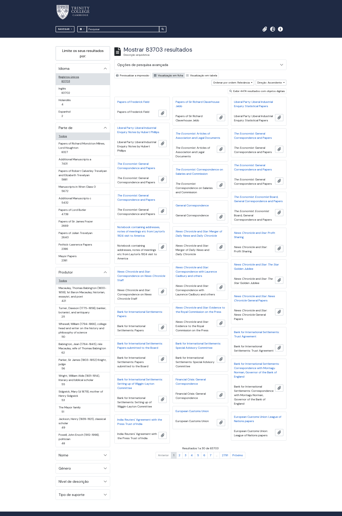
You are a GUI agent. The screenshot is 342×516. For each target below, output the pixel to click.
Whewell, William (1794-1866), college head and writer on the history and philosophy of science (82, 330)
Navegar (64, 29)
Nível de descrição (74, 481)
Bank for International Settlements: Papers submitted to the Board (140, 346)
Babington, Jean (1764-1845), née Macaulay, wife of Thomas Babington (82, 348)
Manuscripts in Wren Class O (77, 189)
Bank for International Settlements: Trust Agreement (256, 334)
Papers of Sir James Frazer (75, 223)
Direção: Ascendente (270, 82)
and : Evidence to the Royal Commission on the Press (200, 310)
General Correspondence (192, 205)
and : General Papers (254, 298)
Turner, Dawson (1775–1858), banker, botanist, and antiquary (82, 312)
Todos (63, 136)
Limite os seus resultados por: (83, 53)
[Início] (75, 12)
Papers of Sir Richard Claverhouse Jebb (197, 104)
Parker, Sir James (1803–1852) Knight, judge (82, 364)
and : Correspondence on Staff (141, 276)
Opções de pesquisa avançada (142, 64)
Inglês (70, 90)
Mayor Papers (69, 258)
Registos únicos (70, 79)
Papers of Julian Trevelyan (75, 235)
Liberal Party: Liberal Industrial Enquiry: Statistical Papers (253, 104)
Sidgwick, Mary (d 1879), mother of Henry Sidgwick (80, 395)
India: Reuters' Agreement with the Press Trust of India (139, 422)
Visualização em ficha (170, 75)
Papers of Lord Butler (72, 212)
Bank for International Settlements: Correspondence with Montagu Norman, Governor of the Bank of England (256, 370)
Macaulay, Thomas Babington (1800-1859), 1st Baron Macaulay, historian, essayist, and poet (82, 294)
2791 (225, 455)
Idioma (64, 68)
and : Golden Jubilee (256, 267)
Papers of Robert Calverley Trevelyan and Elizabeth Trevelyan (82, 175)
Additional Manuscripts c (74, 200)
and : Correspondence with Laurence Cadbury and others (196, 271)
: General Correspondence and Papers (253, 136)
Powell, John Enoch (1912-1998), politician (78, 439)
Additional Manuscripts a (74, 161)
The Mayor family (69, 409)
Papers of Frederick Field (133, 102)
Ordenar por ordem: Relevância (231, 82)
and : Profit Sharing (254, 235)
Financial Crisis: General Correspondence (191, 382)
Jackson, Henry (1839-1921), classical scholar (82, 423)
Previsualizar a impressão (134, 75)
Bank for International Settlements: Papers (140, 314)
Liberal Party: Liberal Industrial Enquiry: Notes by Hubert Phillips (138, 130)
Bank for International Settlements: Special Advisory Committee (198, 346)
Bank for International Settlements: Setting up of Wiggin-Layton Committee (140, 384)
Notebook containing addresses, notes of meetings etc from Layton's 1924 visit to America (141, 231)
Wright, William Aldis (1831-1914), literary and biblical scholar (79, 380)
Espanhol (67, 114)
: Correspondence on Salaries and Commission (199, 172)
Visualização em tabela (203, 75)
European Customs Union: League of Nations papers (257, 419)
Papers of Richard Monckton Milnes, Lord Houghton (81, 147)
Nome (63, 455)
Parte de (65, 127)
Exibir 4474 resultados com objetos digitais (259, 91)
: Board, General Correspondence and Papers (258, 199)
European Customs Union (192, 411)
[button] (265, 29)
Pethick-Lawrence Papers (75, 247)
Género (65, 468)
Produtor (66, 272)
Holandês (67, 102)
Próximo (237, 455)
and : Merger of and (199, 234)
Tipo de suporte (72, 494)
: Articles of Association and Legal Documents (198, 136)
